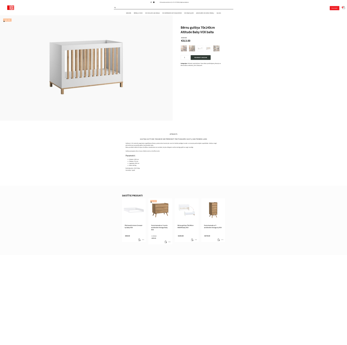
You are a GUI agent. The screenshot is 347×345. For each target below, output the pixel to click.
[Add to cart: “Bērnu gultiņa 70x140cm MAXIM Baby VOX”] (192, 240)
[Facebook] (151, 2)
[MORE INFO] (143, 240)
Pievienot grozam (200, 57)
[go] (115, 7)
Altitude (190, 63)
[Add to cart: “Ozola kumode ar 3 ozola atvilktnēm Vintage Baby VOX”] (166, 242)
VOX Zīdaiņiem (198, 65)
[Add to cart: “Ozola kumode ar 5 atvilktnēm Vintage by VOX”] (218, 240)
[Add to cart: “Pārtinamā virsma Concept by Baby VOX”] (139, 240)
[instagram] (153, 2)
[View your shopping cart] (344, 7)
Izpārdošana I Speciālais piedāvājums (203, 63)
